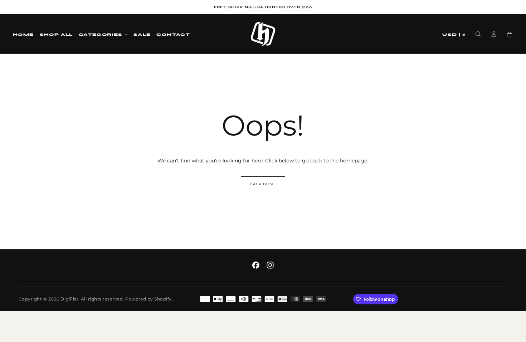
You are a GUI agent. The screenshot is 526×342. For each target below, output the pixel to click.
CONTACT (173, 35)
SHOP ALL (56, 35)
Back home (263, 184)
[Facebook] (256, 265)
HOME (23, 35)
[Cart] (509, 35)
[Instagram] (270, 265)
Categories (101, 35)
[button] (454, 34)
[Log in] (493, 34)
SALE (142, 35)
